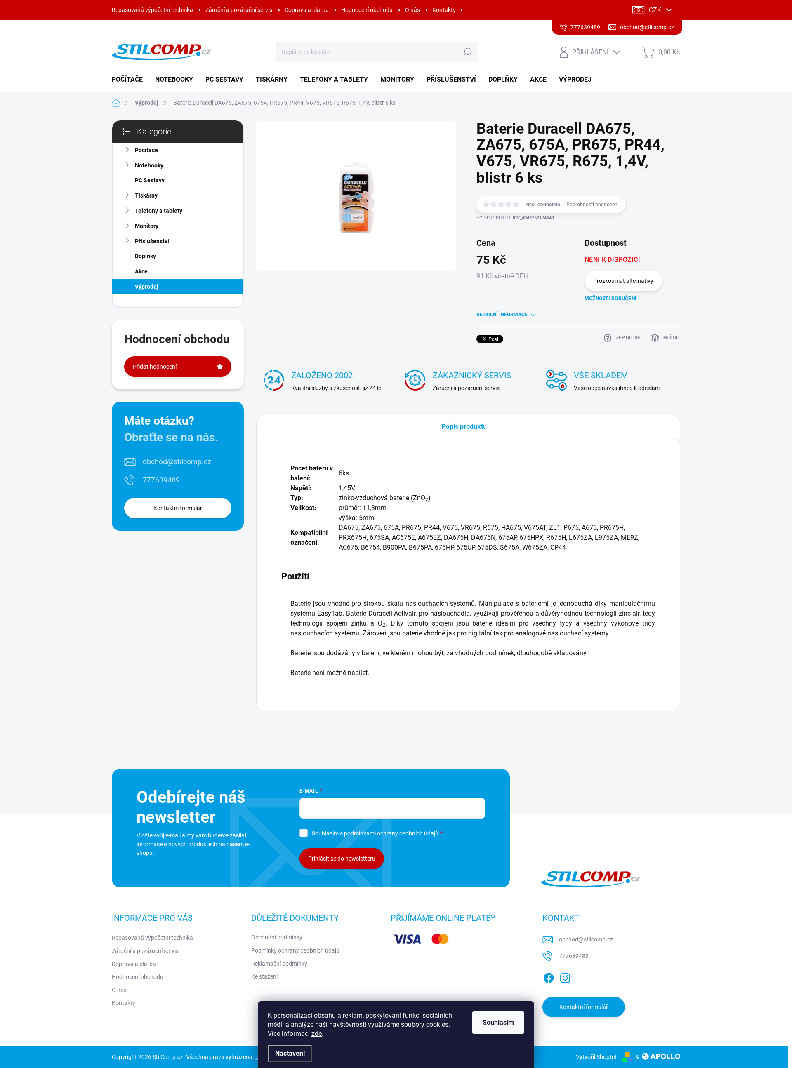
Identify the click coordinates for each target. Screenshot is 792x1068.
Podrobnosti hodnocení (592, 204)
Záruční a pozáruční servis (238, 10)
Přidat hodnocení (155, 366)
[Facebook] (548, 977)
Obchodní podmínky (276, 937)
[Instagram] (565, 977)
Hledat (467, 52)
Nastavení (290, 1053)
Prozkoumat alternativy (623, 281)
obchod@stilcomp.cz (177, 461)
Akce (141, 271)
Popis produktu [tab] (464, 426)
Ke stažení (264, 976)
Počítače (146, 150)
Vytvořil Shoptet (596, 1057)
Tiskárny (146, 195)
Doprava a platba (307, 10)
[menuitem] (130, 79)
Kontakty (444, 10)
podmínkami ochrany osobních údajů (391, 833)
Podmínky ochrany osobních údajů (295, 950)
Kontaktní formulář (177, 508)
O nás (412, 10)
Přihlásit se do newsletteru (341, 858)
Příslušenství (152, 241)
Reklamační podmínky (279, 963)
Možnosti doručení (610, 298)
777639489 (161, 479)
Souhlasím (498, 1022)
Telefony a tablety (158, 210)
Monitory (146, 226)
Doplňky (145, 256)
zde (316, 1033)
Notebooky (149, 165)
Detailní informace (502, 315)
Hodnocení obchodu (367, 10)
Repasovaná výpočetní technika (152, 10)
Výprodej (146, 286)
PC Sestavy (150, 180)
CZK (655, 10)
